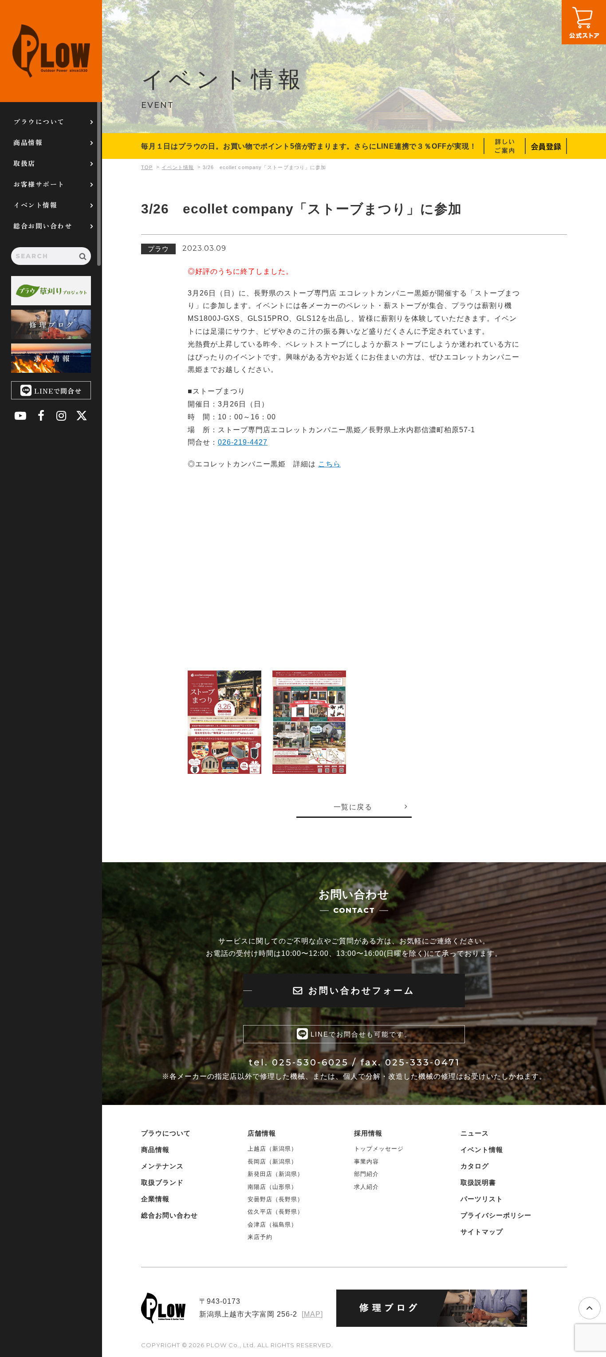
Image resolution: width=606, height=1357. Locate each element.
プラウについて (39, 121)
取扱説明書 (478, 1182)
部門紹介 (366, 1174)
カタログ (474, 1166)
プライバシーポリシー (495, 1215)
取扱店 (24, 163)
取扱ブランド (162, 1182)
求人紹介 (366, 1186)
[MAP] (312, 1314)
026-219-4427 (243, 442)
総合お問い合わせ (42, 225)
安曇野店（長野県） (275, 1199)
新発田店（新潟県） (275, 1174)
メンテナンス (162, 1166)
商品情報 (28, 142)
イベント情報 (35, 204)
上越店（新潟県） (272, 1148)
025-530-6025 (310, 1062)
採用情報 (368, 1133)
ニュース (474, 1133)
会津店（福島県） (272, 1224)
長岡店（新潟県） (272, 1161)
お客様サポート (39, 184)
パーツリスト (481, 1199)
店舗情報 (262, 1133)
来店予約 (260, 1237)
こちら (329, 464)
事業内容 (366, 1161)
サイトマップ (481, 1231)
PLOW (51, 51)
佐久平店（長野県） (275, 1211)
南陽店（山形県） (272, 1186)
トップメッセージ (379, 1148)
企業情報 (155, 1199)
